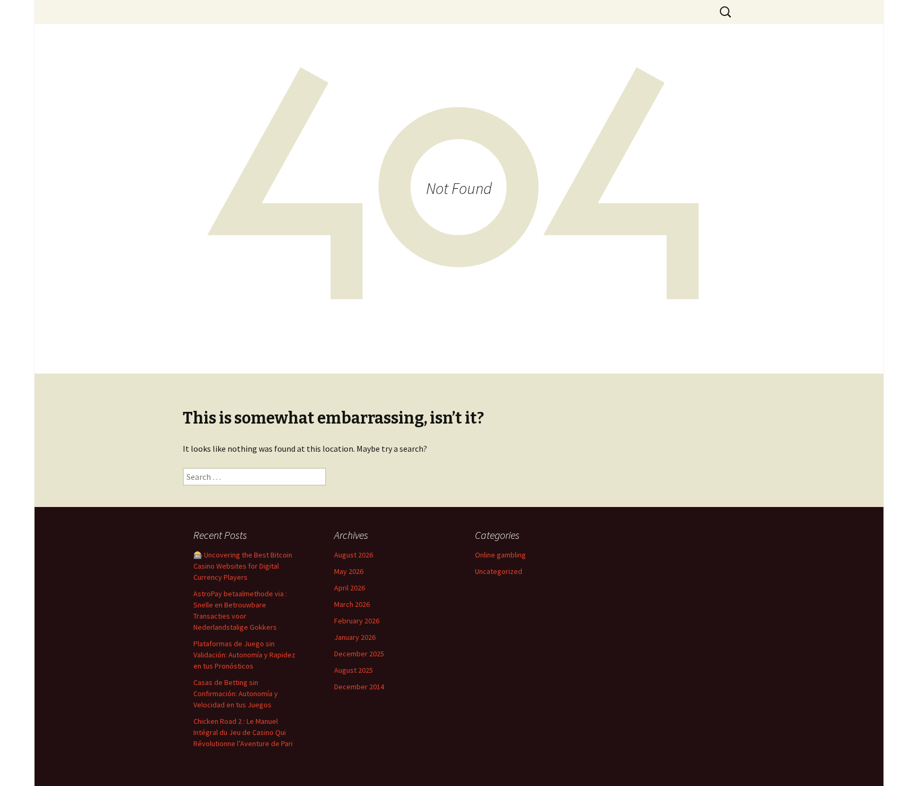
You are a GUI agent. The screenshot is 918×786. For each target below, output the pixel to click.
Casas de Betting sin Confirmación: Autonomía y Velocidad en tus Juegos (235, 693)
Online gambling (500, 555)
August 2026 (353, 555)
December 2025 (359, 653)
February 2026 (356, 621)
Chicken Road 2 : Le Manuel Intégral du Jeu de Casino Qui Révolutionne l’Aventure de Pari (243, 732)
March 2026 (352, 604)
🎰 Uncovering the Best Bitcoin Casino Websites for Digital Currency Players (242, 566)
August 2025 (353, 670)
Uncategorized (498, 571)
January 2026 (355, 637)
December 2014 (359, 686)
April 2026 (349, 588)
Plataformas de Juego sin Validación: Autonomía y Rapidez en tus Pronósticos (244, 655)
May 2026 (348, 571)
